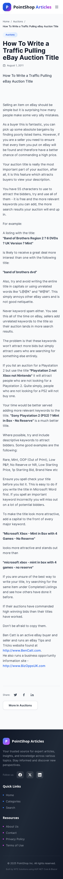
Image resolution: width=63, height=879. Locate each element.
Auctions (10, 34)
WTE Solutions (21, 869)
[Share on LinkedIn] (32, 695)
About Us (12, 826)
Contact (11, 832)
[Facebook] (20, 774)
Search (10, 807)
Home (10, 795)
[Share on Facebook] (24, 695)
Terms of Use (15, 845)
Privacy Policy (15, 839)
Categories (13, 801)
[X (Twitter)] (29, 774)
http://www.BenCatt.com (22, 650)
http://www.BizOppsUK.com (24, 666)
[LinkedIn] (39, 774)
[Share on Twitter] (15, 695)
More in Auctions (20, 705)
